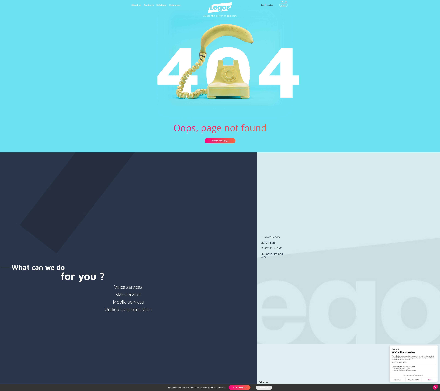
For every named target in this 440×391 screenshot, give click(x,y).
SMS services (128, 294)
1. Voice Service (271, 237)
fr (282, 2)
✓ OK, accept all (239, 387)
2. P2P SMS (268, 242)
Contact (270, 5)
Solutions (161, 5)
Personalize (264, 387)
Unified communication (128, 309)
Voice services (128, 287)
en (286, 2)
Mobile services (128, 302)
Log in (283, 5)
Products (149, 5)
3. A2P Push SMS (271, 248)
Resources (174, 5)
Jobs (262, 5)
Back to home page (220, 141)
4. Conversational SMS (272, 255)
